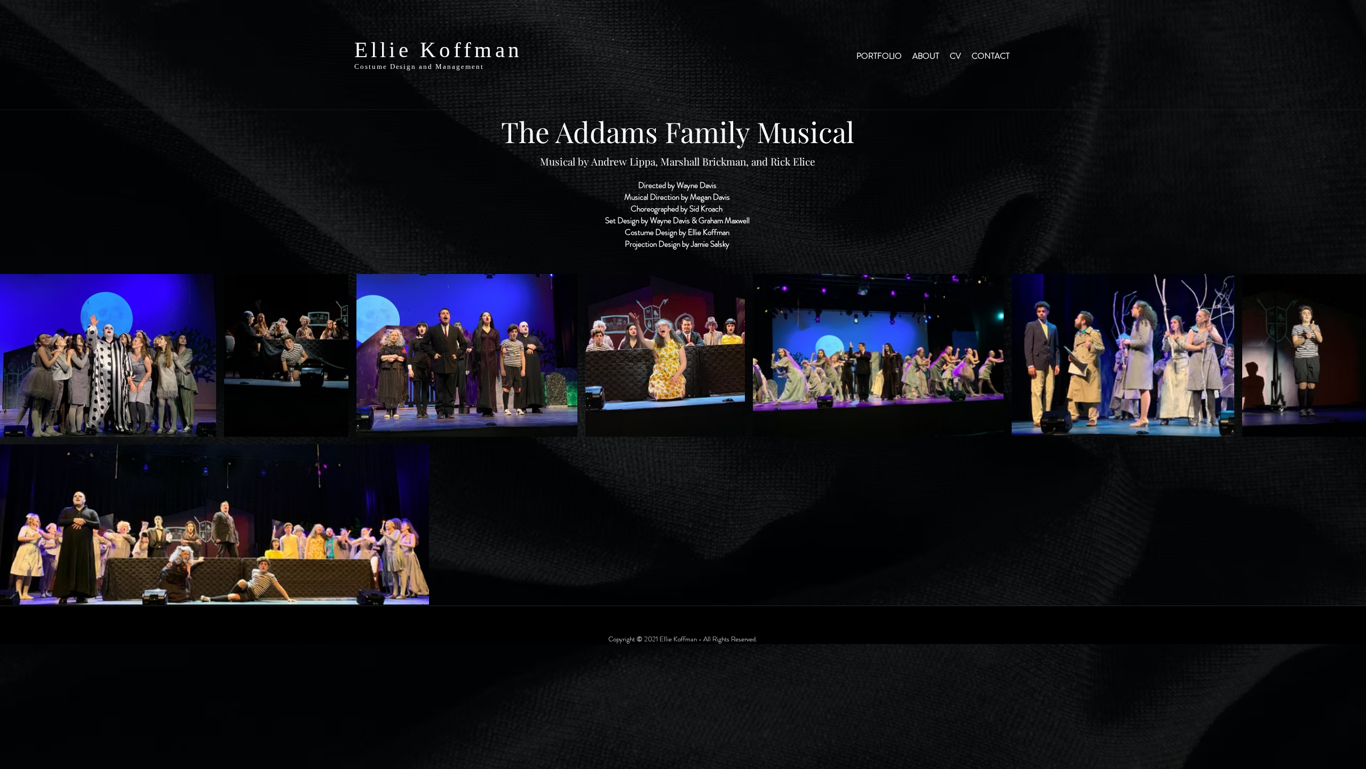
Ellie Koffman (438, 49)
